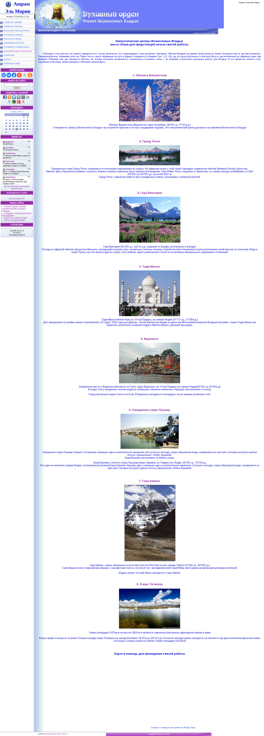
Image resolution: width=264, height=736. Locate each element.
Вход (213, 33)
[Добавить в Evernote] (14, 101)
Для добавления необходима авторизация (17, 187)
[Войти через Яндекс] (19, 75)
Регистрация (205, 33)
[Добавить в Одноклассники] (9, 97)
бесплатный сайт (53, 734)
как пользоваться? (17, 198)
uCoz (65, 734)
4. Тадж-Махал (149, 266)
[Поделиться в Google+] (18, 101)
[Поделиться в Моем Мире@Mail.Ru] (23, 97)
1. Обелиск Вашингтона (149, 75)
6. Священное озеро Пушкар (149, 409)
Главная (196, 33)
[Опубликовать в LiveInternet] (28, 97)
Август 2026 (17, 112)
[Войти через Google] (24, 75)
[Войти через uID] (3, 75)
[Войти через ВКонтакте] (9, 75)
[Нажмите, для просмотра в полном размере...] (149, 120)
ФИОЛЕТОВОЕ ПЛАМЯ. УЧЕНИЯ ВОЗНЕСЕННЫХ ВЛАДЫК (13, 208)
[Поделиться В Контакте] (18, 97)
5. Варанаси (149, 338)
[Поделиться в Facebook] (5, 97)
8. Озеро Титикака (150, 584)
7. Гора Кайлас (149, 481)
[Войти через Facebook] (14, 75)
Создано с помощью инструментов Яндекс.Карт (173, 727)
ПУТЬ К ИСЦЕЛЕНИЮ (14, 220)
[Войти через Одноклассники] (30, 75)
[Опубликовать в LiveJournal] (9, 101)
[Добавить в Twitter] (14, 97)
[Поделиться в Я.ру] (23, 101)
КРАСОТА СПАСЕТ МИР (15, 218)
